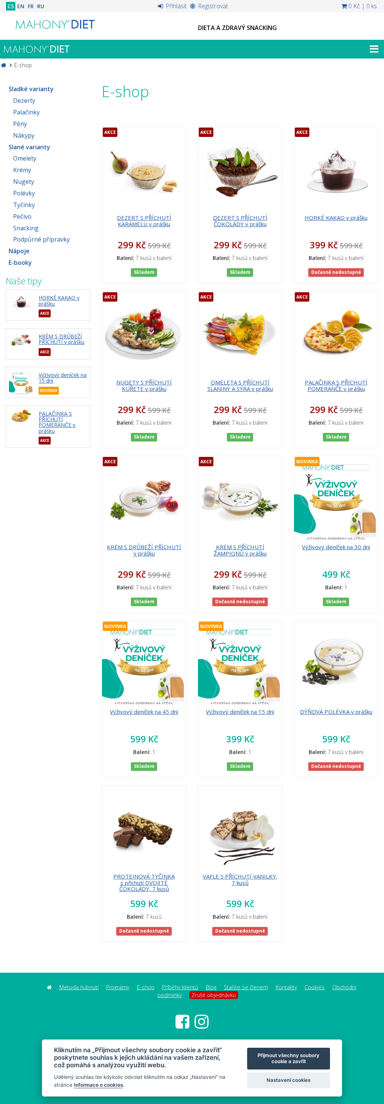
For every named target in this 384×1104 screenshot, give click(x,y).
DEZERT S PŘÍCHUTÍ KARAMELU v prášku (144, 221)
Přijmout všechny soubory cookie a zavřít (289, 1058)
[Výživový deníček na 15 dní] (21, 382)
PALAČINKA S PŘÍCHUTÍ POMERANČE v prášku (57, 422)
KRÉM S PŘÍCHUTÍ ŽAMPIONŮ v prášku (240, 550)
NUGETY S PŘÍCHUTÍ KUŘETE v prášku (144, 385)
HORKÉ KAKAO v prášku (59, 300)
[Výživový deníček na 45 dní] (144, 663)
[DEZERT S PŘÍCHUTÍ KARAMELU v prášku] (144, 169)
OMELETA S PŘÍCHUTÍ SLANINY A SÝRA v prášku (240, 385)
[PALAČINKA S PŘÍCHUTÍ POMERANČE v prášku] (21, 416)
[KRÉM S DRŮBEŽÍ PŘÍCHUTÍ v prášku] (21, 340)
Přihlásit (175, 6)
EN (20, 6)
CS (11, 6)
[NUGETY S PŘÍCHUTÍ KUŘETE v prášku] (144, 333)
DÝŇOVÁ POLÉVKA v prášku (336, 711)
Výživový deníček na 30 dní (336, 547)
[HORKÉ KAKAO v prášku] (21, 301)
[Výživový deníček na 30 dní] (336, 498)
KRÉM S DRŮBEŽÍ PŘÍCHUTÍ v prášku (61, 339)
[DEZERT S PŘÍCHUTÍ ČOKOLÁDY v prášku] (240, 169)
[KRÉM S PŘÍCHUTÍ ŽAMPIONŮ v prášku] (240, 498)
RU (40, 6)
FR (31, 6)
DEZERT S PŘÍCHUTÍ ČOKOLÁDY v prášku (240, 221)
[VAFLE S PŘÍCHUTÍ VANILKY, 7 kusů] (240, 828)
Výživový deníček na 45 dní (144, 711)
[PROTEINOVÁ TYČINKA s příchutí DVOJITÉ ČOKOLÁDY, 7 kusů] (144, 828)
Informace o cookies (98, 1085)
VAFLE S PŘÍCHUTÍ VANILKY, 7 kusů (240, 879)
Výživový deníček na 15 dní (63, 377)
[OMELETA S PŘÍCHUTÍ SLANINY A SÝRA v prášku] (240, 333)
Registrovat (212, 6)
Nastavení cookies (288, 1080)
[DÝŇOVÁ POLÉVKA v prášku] (336, 663)
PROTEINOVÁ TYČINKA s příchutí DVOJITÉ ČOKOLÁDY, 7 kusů (144, 882)
